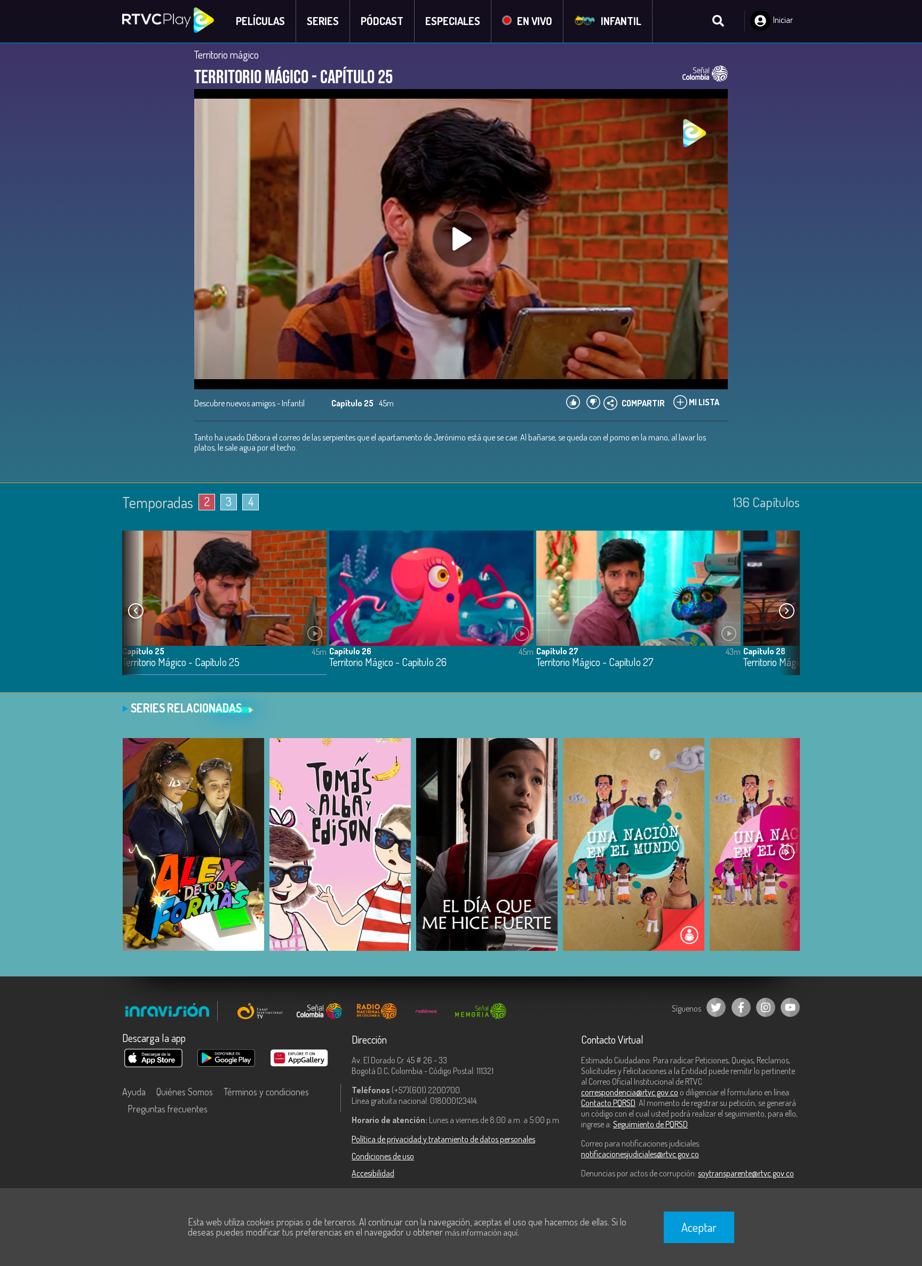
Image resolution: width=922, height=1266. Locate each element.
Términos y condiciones (266, 1091)
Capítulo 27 (557, 651)
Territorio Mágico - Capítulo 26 (388, 662)
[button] (786, 611)
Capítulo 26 (350, 651)
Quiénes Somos (184, 1091)
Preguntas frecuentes (168, 1109)
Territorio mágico (226, 54)
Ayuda (134, 1091)
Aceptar (699, 1227)
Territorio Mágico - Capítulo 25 (181, 662)
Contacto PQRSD (608, 1102)
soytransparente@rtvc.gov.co (746, 1173)
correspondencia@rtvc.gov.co (629, 1092)
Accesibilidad (373, 1173)
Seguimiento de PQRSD (650, 1124)
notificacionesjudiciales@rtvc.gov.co (640, 1154)
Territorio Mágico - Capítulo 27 (595, 662)
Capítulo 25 (143, 651)
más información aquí (481, 1232)
